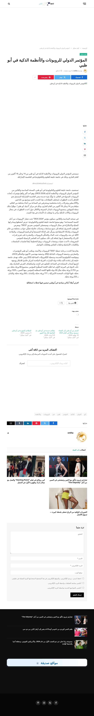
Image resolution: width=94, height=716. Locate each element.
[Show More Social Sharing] (35, 77)
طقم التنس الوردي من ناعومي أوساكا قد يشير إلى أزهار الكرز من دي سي (47, 629)
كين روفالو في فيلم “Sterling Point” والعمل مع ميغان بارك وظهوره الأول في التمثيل (26, 481)
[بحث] (9, 3)
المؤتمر (65, 414)
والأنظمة (38, 414)
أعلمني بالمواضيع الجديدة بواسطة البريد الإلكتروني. (64, 588)
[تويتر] (85, 137)
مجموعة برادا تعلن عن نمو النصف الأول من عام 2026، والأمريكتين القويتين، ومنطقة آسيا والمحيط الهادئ (42, 642)
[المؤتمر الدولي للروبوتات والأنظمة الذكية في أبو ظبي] (47, 101)
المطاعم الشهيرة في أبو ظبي (21, 330)
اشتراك (22, 363)
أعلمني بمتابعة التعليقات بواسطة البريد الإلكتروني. (64, 583)
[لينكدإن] (85, 143)
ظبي (58, 414)
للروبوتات (47, 414)
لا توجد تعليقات (68, 71)
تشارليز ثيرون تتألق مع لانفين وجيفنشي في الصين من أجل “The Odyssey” (68, 481)
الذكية (72, 414)
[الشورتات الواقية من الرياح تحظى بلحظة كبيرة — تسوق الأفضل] (68, 498)
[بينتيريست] (85, 149)
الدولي (79, 414)
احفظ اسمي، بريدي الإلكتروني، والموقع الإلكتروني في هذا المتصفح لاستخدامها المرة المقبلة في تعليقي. (46, 578)
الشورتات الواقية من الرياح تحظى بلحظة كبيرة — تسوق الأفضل (68, 513)
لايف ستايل (83, 54)
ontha (75, 71)
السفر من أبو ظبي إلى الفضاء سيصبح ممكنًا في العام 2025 (69, 331)
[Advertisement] (47, 27)
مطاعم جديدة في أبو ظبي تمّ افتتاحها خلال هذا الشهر (45, 331)
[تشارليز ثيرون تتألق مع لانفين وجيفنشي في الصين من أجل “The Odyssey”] (68, 466)
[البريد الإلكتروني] (85, 155)
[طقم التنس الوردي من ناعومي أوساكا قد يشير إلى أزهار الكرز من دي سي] (81, 632)
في (53, 414)
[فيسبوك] (85, 132)
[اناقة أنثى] (47, 3)
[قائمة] (84, 3)
